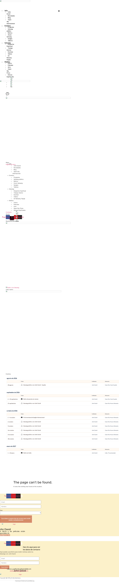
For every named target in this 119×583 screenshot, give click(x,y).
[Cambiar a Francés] (17, 218)
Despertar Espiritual (10, 45)
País (1, 510)
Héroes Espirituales (10, 75)
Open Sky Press (18, 208)
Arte (9, 67)
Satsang (11, 189)
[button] (7, 93)
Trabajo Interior (10, 49)
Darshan (10, 52)
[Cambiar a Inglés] (11, 78)
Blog (9, 17)
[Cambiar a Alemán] (11, 80)
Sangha (10, 38)
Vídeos (10, 54)
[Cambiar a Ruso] (17, 216)
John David (9, 13)
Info (6, 11)
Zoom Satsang (9, 35)
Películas (10, 65)
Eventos (11, 175)
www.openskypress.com (19, 571)
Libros (10, 63)
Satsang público (10, 30)
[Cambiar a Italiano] (17, 220)
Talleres (10, 40)
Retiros (10, 33)
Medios (11, 200)
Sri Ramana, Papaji (9, 57)
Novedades (11, 16)
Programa (11, 27)
